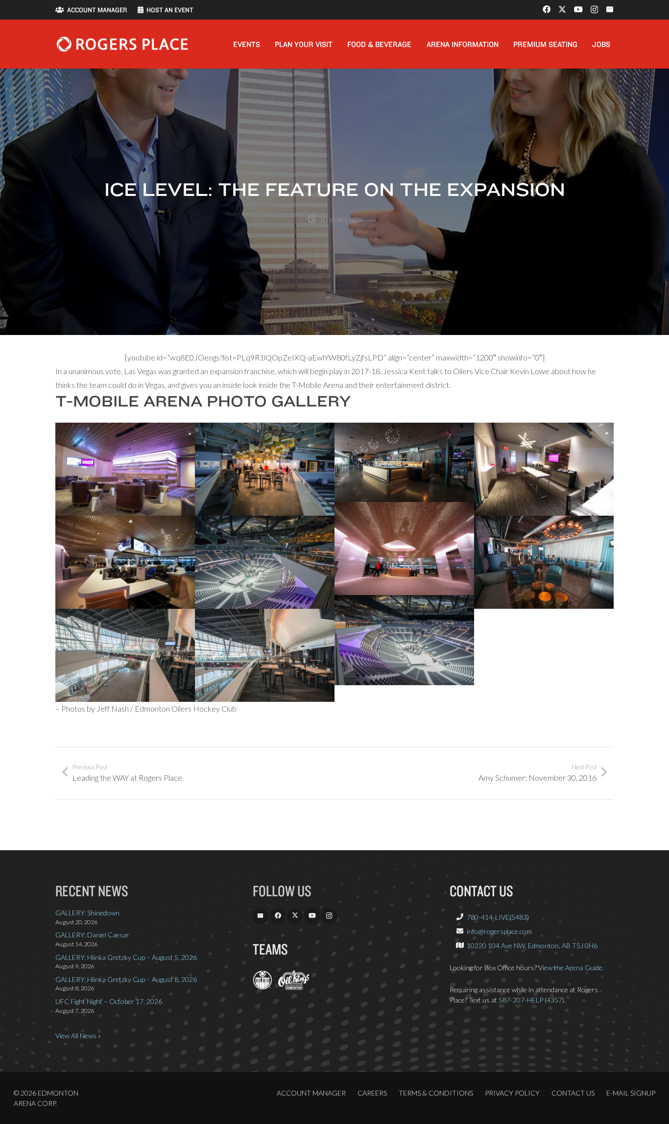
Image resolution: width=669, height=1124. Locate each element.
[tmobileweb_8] (125, 655)
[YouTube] (578, 9)
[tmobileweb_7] (544, 469)
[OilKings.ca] (293, 987)
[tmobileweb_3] (125, 562)
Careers (372, 1093)
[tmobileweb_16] (125, 469)
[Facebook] (546, 9)
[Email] (610, 9)
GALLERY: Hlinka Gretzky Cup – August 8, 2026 (126, 979)
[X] (562, 9)
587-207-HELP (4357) (531, 1000)
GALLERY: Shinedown (87, 913)
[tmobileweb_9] (264, 655)
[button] (267, 43)
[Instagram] (594, 9)
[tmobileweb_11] (544, 562)
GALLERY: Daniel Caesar (92, 935)
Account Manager (311, 1093)
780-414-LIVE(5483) (498, 917)
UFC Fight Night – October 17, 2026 (108, 1001)
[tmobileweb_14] (264, 562)
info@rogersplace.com (499, 931)
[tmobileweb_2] (404, 548)
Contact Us (573, 1093)
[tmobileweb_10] (404, 462)
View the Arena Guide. (571, 967)
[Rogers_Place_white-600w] (122, 44)
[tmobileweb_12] (404, 640)
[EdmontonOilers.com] (262, 987)
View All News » (78, 1035)
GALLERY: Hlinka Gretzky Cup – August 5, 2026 (126, 957)
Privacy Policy (512, 1093)
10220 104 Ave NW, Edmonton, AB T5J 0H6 (532, 945)
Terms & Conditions (436, 1093)
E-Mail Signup (630, 1093)
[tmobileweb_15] (264, 469)
